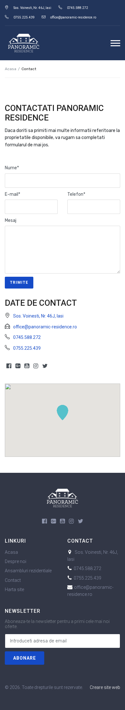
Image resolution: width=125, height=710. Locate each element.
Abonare (24, 658)
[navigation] (115, 43)
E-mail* (12, 194)
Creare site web (105, 687)
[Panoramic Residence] (62, 497)
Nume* (12, 168)
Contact (13, 580)
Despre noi (15, 561)
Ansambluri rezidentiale (28, 570)
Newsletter (22, 611)
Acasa (10, 69)
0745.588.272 (77, 8)
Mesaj (10, 220)
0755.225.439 (24, 17)
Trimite (19, 282)
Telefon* (76, 194)
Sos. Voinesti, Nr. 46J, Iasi (32, 8)
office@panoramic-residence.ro (73, 17)
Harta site (14, 589)
